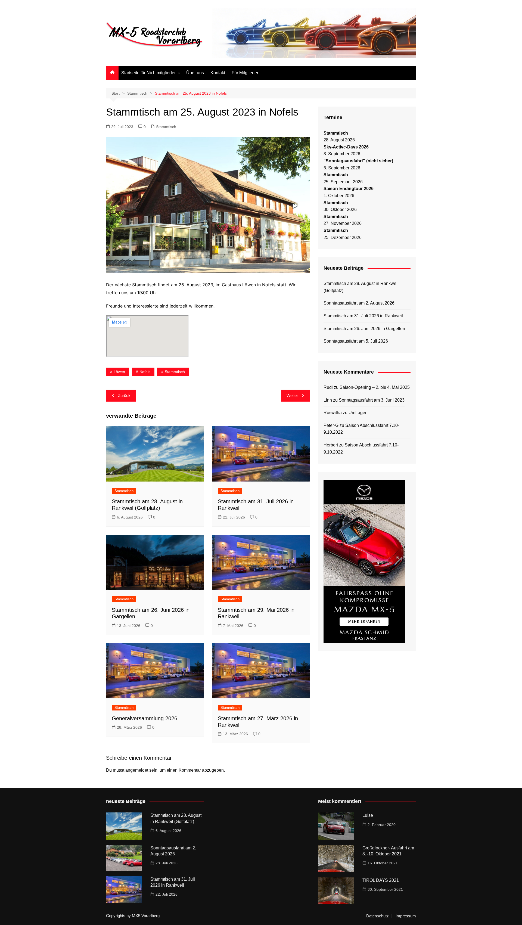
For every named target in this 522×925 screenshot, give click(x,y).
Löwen (119, 372)
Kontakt (217, 72)
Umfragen (358, 412)
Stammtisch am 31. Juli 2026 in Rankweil (363, 315)
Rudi (328, 387)
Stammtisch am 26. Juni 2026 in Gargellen (364, 328)
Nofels (144, 372)
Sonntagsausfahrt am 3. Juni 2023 (372, 400)
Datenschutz (377, 916)
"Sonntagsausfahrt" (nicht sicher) (358, 161)
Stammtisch (166, 127)
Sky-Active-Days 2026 (346, 147)
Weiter (292, 395)
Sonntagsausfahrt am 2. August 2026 (359, 303)
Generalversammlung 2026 (144, 718)
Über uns (195, 72)
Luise (367, 815)
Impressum (406, 916)
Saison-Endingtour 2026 (349, 188)
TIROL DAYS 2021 (380, 880)
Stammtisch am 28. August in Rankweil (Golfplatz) (361, 287)
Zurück (124, 395)
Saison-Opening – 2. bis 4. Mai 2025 (375, 387)
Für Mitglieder (245, 72)
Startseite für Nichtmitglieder (148, 72)
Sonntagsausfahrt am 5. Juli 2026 (356, 341)
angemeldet (136, 770)
